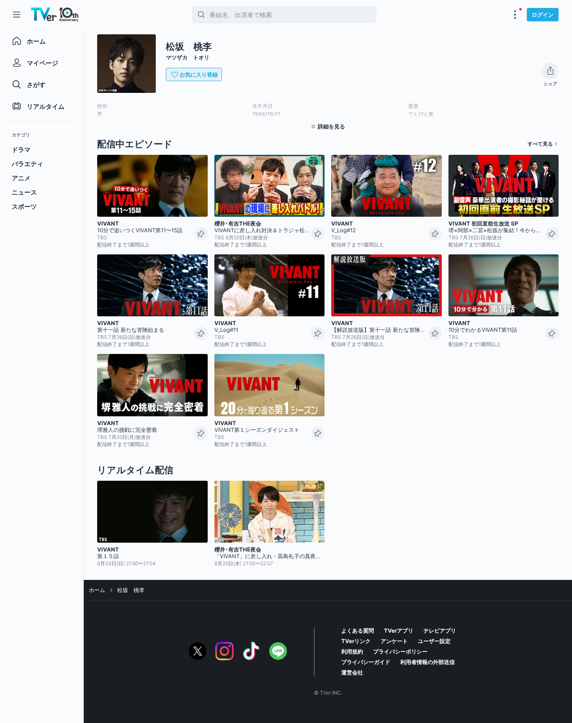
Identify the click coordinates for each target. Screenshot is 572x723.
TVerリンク (356, 641)
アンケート (394, 641)
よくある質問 (357, 630)
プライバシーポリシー (400, 651)
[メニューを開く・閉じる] (515, 14)
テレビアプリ (439, 630)
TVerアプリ (398, 630)
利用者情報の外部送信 (427, 662)
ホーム (97, 590)
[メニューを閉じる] (16, 14)
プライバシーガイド (365, 662)
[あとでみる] (201, 234)
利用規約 (352, 651)
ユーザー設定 (434, 641)
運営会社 (352, 672)
